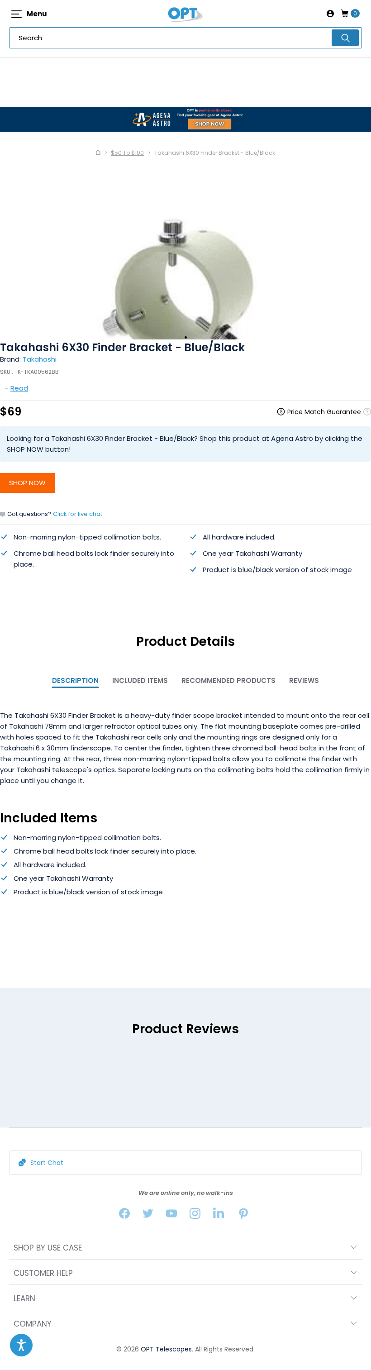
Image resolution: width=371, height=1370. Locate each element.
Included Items (140, 680)
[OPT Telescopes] (185, 14)
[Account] (330, 14)
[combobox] (185, 37)
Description (75, 680)
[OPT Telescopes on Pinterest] (244, 1215)
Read (19, 388)
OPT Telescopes (166, 1349)
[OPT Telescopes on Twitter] (148, 1215)
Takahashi (40, 359)
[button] (21, 1345)
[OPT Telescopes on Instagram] (195, 1215)
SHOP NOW (27, 482)
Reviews (304, 680)
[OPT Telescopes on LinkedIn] (218, 1215)
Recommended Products (228, 680)
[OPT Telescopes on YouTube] (171, 1215)
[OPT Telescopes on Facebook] (124, 1215)
